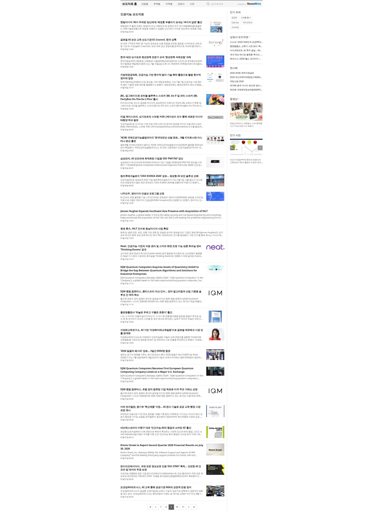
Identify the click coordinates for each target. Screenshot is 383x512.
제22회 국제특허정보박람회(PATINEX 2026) (250, 89)
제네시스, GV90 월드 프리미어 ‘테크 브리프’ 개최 (252, 58)
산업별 (144, 3)
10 (178, 507)
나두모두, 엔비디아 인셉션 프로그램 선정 (142, 193)
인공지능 (235, 22)
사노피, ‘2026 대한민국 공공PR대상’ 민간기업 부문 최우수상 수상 (260, 42)
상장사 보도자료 (239, 37)
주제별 (156, 3)
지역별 (169, 3)
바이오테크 (247, 22)
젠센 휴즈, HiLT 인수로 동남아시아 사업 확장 (144, 228)
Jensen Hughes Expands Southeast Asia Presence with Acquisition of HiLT (164, 211)
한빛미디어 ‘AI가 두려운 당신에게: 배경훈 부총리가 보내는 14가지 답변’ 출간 (161, 22)
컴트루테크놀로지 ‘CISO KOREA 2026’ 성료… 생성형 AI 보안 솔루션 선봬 (159, 176)
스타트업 (235, 27)
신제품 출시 (246, 17)
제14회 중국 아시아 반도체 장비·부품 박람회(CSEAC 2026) (257, 85)
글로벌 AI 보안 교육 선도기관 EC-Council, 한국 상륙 (148, 39)
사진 (192, 3)
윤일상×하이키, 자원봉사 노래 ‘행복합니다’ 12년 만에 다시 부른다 (246, 124)
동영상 (234, 99)
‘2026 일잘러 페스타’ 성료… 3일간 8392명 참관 (145, 350)
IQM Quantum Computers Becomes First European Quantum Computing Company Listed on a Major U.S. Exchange (156, 370)
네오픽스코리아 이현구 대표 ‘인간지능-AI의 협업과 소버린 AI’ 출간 (155, 427)
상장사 (181, 3)
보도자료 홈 (129, 4)
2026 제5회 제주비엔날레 (242, 72)
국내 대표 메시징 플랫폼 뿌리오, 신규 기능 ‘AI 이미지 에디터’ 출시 (261, 54)
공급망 (234, 17)
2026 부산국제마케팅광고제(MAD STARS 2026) (252, 77)
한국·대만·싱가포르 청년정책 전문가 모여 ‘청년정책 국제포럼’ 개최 (155, 57)
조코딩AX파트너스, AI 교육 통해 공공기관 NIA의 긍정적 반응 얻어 (155, 487)
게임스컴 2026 (237, 81)
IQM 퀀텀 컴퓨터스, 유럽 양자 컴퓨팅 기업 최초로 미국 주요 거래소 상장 (158, 389)
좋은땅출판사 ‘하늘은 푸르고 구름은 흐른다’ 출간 (146, 312)
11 (184, 507)
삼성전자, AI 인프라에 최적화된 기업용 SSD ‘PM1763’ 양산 (151, 158)
